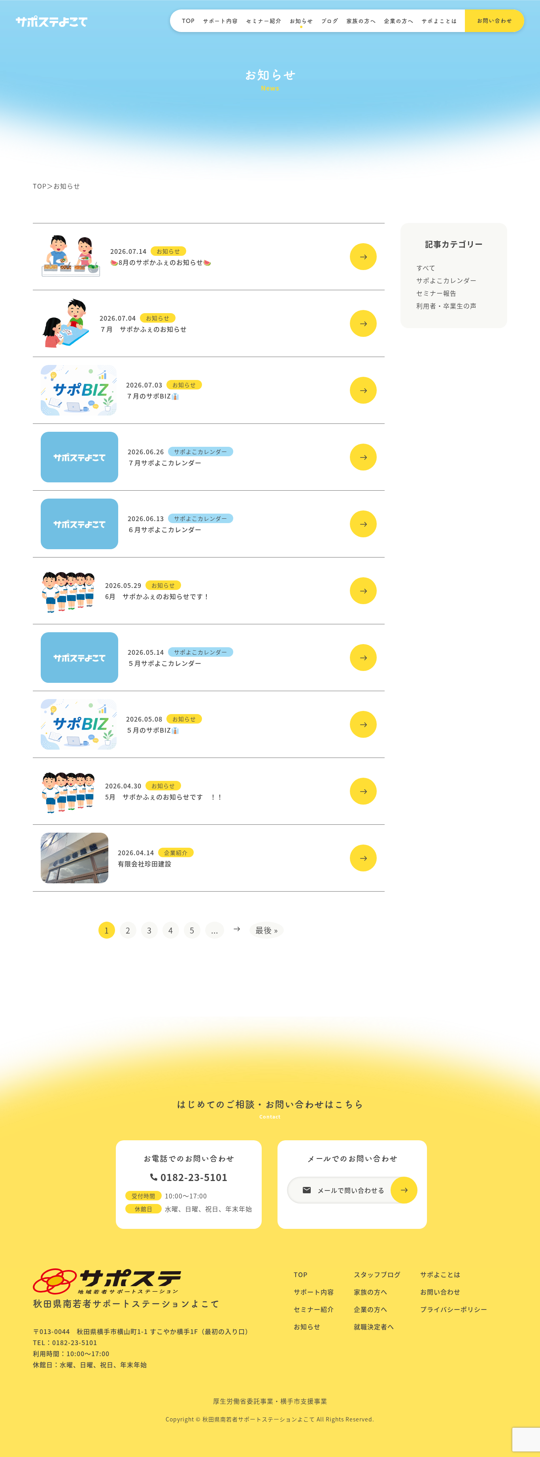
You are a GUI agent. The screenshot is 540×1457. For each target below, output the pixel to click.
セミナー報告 (436, 293)
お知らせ (301, 21)
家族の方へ (361, 21)
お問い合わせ (440, 1291)
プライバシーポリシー (453, 1309)
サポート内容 (220, 21)
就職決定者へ (374, 1326)
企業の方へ (398, 21)
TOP (188, 21)
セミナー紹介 (263, 21)
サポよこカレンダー (446, 280)
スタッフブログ (377, 1274)
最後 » (266, 930)
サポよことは (439, 21)
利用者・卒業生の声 (446, 305)
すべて (426, 267)
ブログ (329, 21)
